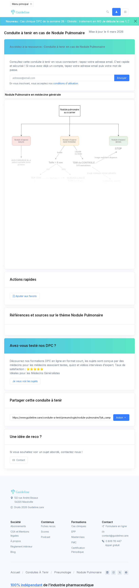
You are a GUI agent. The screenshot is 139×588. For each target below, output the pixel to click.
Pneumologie (62, 572)
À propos (16, 541)
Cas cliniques (78, 526)
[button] (107, 11)
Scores (45, 531)
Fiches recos (48, 526)
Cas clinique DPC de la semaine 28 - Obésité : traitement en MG (61, 21)
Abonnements (18, 526)
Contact (20, 460)
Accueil (15, 572)
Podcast (45, 537)
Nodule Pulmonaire (89, 572)
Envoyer (121, 77)
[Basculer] (125, 12)
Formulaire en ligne (116, 526)
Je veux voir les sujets (25, 381)
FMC (73, 542)
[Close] (135, 21)
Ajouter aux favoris (26, 296)
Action (119, 417)
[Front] (21, 12)
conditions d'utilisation (65, 83)
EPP (73, 531)
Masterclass (78, 537)
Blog (13, 551)
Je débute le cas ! (114, 21)
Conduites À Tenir (37, 572)
